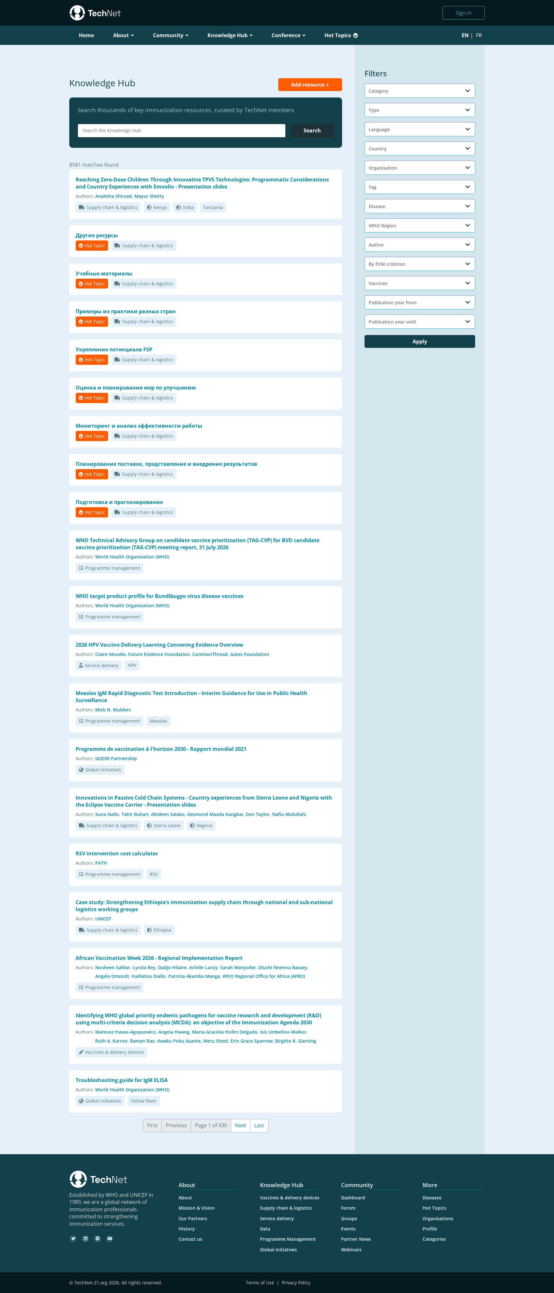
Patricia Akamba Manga (194, 976)
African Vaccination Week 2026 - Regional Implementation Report (159, 957)
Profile (430, 1229)
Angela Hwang (173, 1032)
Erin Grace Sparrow (252, 1041)
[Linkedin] (85, 1239)
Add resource (308, 84)
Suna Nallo (107, 814)
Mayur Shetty (149, 196)
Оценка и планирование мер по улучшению (136, 387)
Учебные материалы (104, 273)
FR (479, 35)
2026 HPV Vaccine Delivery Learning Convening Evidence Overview (159, 644)
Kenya (160, 207)
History (187, 1229)
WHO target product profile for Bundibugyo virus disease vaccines (159, 596)
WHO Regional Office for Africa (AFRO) (263, 976)
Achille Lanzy (203, 967)
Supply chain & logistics (112, 207)
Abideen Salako (168, 814)
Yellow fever (144, 1101)
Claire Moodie (110, 654)
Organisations (438, 1218)
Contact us (190, 1239)
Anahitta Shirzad (113, 196)
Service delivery (101, 665)
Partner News (356, 1239)
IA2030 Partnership (116, 758)
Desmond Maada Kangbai (215, 814)
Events (348, 1229)
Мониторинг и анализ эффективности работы (139, 425)
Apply (420, 341)
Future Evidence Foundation (159, 654)
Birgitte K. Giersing (295, 1041)
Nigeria (204, 825)
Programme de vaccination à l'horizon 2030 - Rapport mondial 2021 (161, 748)
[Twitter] (73, 1239)
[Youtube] (109, 1239)
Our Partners (193, 1218)
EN (465, 35)
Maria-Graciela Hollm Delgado (224, 1032)
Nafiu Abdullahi (289, 814)
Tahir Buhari (135, 814)
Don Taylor (258, 814)
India (188, 207)
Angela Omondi (112, 976)
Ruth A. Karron (111, 1041)
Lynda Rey (144, 967)
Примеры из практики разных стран (126, 311)
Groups (349, 1218)
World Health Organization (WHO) (132, 557)
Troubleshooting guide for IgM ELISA (122, 1080)
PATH (101, 863)
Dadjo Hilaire (172, 967)
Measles (158, 721)
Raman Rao (142, 1041)
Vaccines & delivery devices (114, 1052)
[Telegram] (97, 1239)
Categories (434, 1239)
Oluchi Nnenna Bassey (282, 967)
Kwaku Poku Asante (179, 1041)
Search (312, 130)
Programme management (112, 568)
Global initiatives (103, 770)
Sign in (464, 12)
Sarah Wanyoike (238, 967)
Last (259, 1125)
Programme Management (288, 1239)
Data (265, 1229)
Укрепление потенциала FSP (114, 349)
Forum (348, 1208)
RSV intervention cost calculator (117, 853)
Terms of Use (260, 1283)
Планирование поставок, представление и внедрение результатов (166, 463)
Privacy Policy (296, 1283)
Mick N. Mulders (113, 710)
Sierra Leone (167, 825)
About (185, 1198)
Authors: (85, 196)
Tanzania (213, 207)
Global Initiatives (278, 1250)
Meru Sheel (215, 1041)
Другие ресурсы (97, 235)
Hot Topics (337, 35)
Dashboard (353, 1198)
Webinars (351, 1250)
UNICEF (103, 919)
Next (240, 1125)
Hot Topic (95, 245)
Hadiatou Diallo (148, 976)
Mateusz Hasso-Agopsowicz (125, 1032)
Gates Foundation (249, 654)
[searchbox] (183, 130)
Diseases (432, 1198)
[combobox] (182, 131)
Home (86, 35)
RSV (154, 874)
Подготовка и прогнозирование (119, 502)
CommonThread (210, 654)
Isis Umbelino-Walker (283, 1032)
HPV (132, 665)
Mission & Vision (197, 1208)
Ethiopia (162, 930)
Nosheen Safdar (112, 967)
